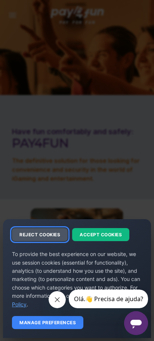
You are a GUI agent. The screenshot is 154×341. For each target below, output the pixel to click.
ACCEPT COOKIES (101, 234)
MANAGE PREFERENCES (47, 322)
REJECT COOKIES (39, 234)
